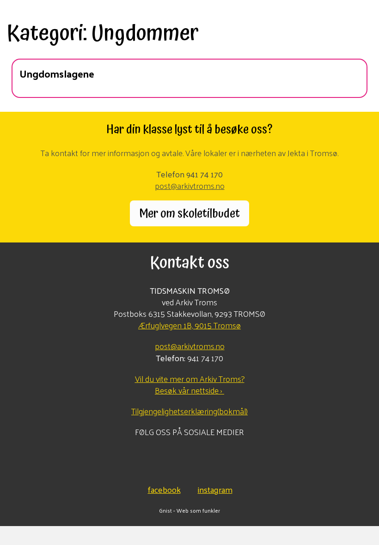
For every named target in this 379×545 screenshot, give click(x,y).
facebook (164, 488)
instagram (215, 488)
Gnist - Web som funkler (189, 510)
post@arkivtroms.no (190, 185)
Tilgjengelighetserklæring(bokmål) (189, 410)
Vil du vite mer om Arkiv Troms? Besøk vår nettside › (190, 384)
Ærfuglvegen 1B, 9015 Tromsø (189, 325)
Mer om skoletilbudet (189, 213)
